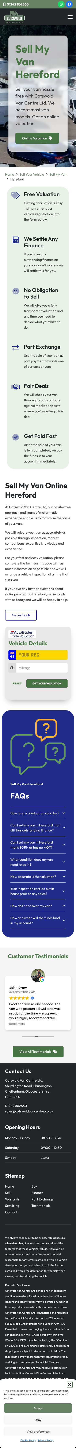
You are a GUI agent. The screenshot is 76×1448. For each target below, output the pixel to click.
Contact (11, 1212)
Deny (38, 1420)
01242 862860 (16, 1106)
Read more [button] (17, 1024)
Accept (38, 1408)
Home (9, 174)
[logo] (14, 17)
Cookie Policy (28, 1440)
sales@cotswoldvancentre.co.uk (29, 1111)
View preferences (38, 1431)
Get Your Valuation (47, 683)
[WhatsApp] (61, 4)
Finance (37, 1193)
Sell (8, 1193)
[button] (70, 1384)
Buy (34, 1186)
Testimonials (40, 1205)
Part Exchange (42, 1199)
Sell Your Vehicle (31, 174)
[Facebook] (69, 4)
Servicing (12, 1205)
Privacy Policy (46, 1440)
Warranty (12, 1199)
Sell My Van (57, 174)
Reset (17, 683)
